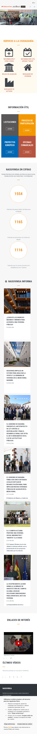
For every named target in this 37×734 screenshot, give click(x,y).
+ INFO (6, 25)
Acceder (10, 129)
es (34, 2)
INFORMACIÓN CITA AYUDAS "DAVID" (28, 60)
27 (11, 658)
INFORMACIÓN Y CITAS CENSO (9, 60)
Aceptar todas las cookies (24, 724)
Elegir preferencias (9, 724)
